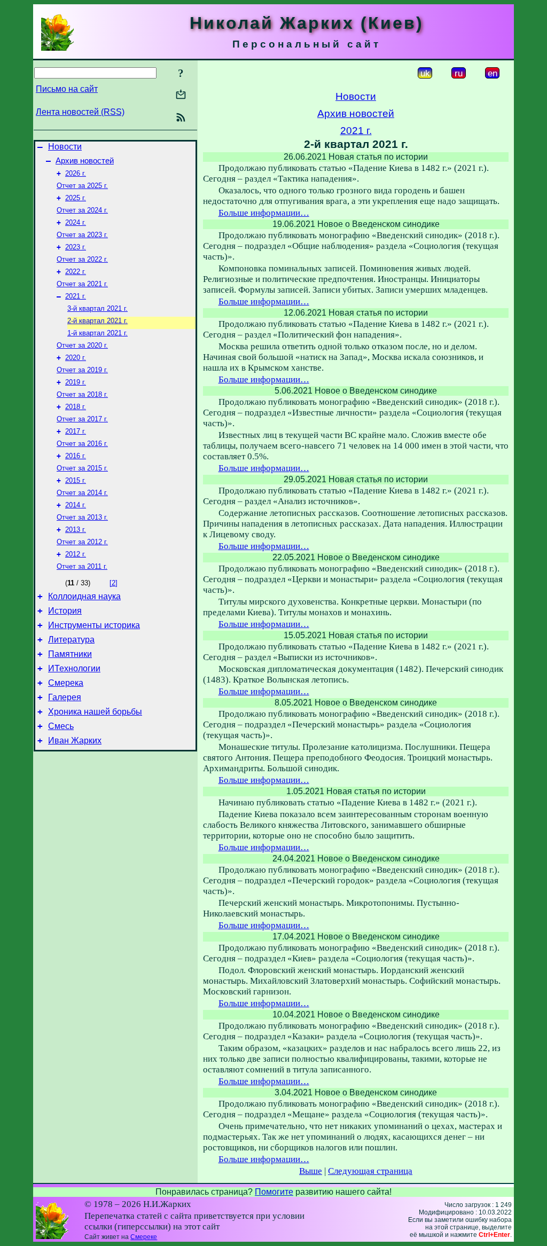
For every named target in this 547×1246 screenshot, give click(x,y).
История (65, 610)
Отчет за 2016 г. (82, 444)
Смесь (61, 726)
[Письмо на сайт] (181, 95)
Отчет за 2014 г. (82, 493)
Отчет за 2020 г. (82, 345)
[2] (114, 583)
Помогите (274, 1191)
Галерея (64, 697)
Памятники (70, 654)
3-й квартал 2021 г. (97, 308)
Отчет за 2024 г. (82, 210)
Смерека (65, 682)
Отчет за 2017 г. (82, 419)
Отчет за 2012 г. (82, 542)
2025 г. (75, 198)
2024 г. (75, 222)
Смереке (143, 1237)
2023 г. (75, 247)
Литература (71, 639)
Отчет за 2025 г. (82, 186)
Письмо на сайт (67, 88)
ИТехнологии (74, 668)
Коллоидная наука (84, 596)
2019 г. (75, 382)
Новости (65, 146)
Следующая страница (370, 1171)
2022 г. (75, 272)
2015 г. (75, 480)
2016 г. (75, 456)
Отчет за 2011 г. (82, 566)
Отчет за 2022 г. (82, 259)
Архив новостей (85, 160)
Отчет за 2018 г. (82, 394)
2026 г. (75, 173)
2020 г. (75, 358)
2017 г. (75, 431)
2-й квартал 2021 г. (97, 321)
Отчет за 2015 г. (82, 468)
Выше (310, 1171)
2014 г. (75, 505)
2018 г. (75, 407)
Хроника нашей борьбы (95, 711)
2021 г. (75, 296)
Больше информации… (263, 213)
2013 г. (75, 530)
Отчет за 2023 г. (82, 235)
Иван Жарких (74, 740)
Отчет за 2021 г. (82, 284)
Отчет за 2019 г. (82, 370)
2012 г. (75, 554)
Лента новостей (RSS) (80, 111)
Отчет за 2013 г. (82, 517)
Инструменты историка (94, 625)
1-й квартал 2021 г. (97, 333)
